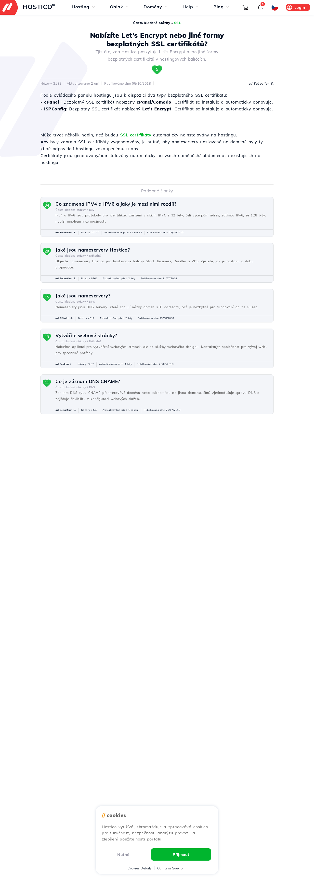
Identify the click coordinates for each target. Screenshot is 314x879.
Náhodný (95, 255)
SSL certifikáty (135, 134)
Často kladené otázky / (71, 210)
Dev (91, 210)
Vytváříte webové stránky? (86, 335)
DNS (92, 301)
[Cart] (245, 7)
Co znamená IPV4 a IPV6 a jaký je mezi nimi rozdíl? (115, 204)
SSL (177, 23)
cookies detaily (140, 868)
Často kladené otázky (151, 23)
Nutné (123, 854)
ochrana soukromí (171, 868)
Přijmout (181, 854)
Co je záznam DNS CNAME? (87, 381)
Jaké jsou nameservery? (82, 296)
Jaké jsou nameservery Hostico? (92, 250)
